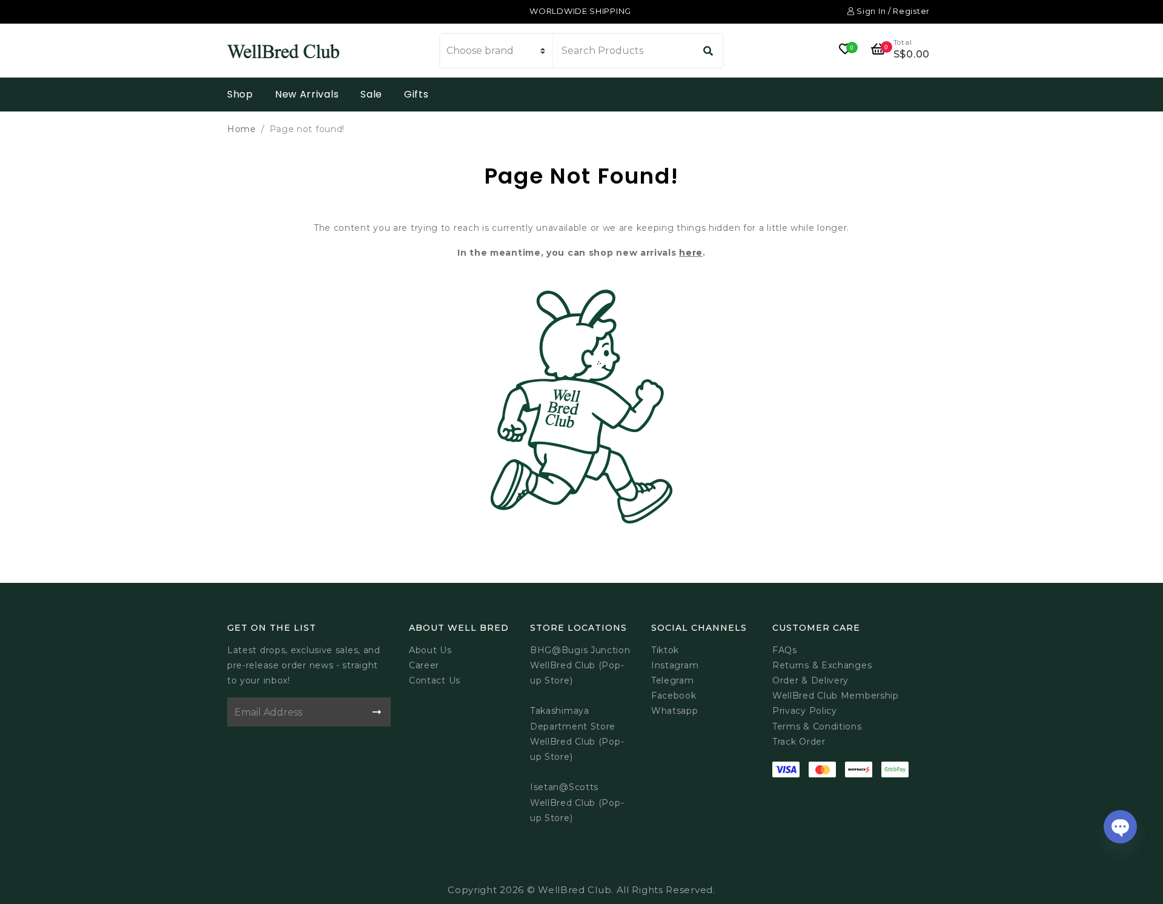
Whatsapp (674, 710)
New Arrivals (307, 94)
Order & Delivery (810, 680)
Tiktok (665, 650)
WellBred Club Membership (835, 695)
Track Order (799, 741)
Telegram (672, 680)
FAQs (784, 650)
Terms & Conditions (817, 726)
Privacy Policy (804, 710)
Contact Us (434, 680)
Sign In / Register (892, 11)
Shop (240, 94)
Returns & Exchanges (822, 665)
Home (241, 129)
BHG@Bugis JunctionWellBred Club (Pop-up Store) (580, 665)
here (691, 252)
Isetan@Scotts (564, 787)
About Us (430, 650)
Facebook (674, 695)
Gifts (416, 94)
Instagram (674, 665)
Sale (371, 94)
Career (424, 665)
